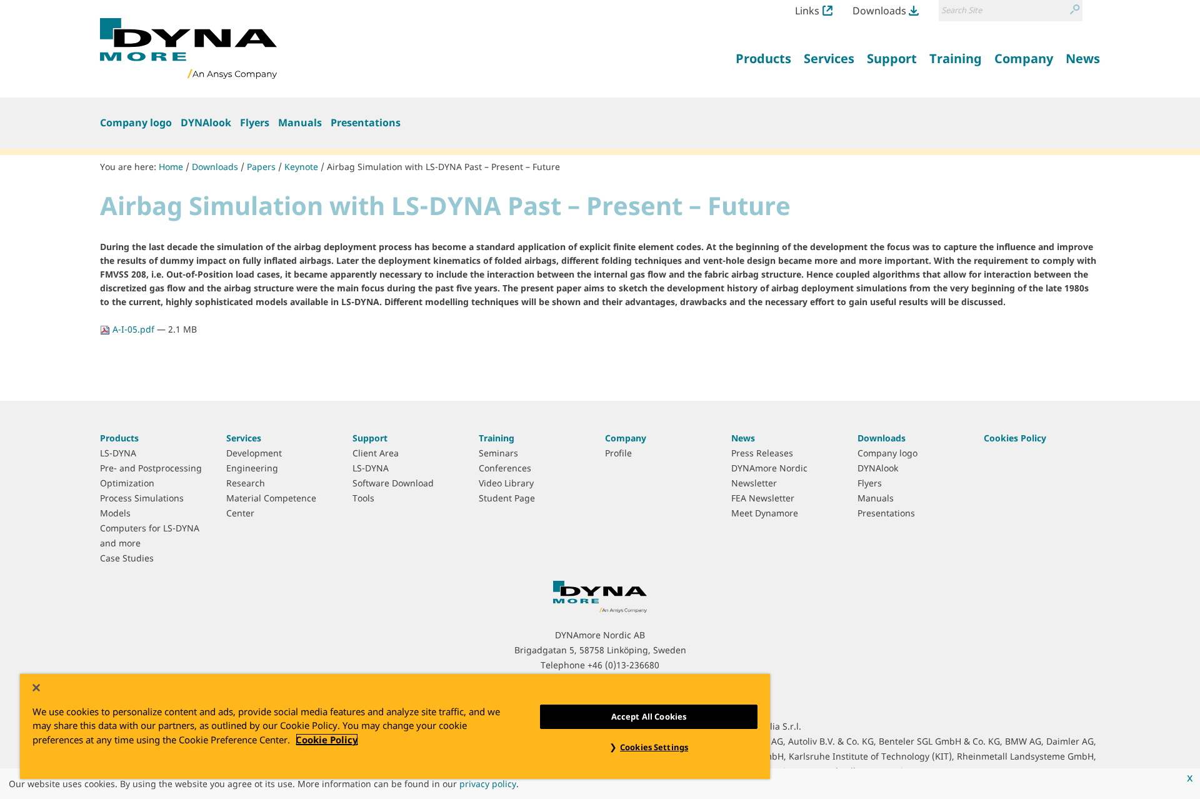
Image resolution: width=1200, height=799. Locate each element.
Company (625, 438)
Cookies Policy (1015, 438)
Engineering (252, 468)
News (743, 438)
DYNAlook (206, 122)
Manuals (300, 122)
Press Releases (762, 453)
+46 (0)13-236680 (623, 665)
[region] (395, 726)
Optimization (127, 483)
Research (245, 483)
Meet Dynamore (764, 513)
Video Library (506, 483)
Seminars (498, 453)
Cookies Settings (654, 747)
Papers (261, 167)
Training (496, 438)
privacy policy (487, 784)
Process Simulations (142, 498)
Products (119, 438)
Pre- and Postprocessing (151, 468)
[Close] (36, 687)
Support (370, 438)
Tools (363, 498)
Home (171, 167)
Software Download (393, 483)
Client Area (375, 453)
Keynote (301, 167)
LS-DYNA (118, 453)
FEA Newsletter (762, 498)
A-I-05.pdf (133, 329)
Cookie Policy (327, 739)
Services (243, 438)
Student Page (507, 498)
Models (115, 513)
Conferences (505, 468)
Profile (618, 453)
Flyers (254, 122)
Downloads (879, 11)
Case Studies (127, 558)
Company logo (136, 122)
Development (254, 453)
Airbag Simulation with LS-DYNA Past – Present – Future (443, 167)
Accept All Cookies (648, 716)
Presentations (366, 122)
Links (807, 11)
